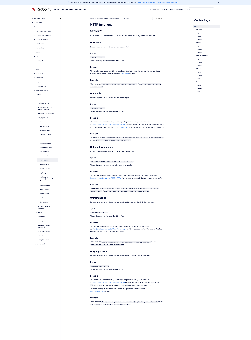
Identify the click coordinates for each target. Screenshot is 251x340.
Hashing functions (45, 156)
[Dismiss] (218, 2)
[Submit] (189, 9)
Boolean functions (45, 130)
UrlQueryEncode (200, 82)
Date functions (44, 139)
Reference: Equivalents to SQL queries (45, 207)
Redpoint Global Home (176, 9)
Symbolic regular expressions (46, 113)
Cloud (37, 56)
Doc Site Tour (164, 9)
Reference (39, 94)
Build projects (39, 61)
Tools (37, 69)
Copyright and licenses (44, 240)
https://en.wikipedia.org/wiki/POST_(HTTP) (105, 178)
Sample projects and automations (45, 82)
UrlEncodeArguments (202, 55)
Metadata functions (45, 164)
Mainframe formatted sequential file (44, 226)
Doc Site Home (154, 9)
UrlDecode (199, 29)
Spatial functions (44, 189)
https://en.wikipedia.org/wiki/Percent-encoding (108, 124)
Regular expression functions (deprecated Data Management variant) (47, 179)
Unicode (40, 212)
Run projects (39, 65)
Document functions (45, 134)
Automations (39, 77)
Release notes (38, 22)
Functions (40, 122)
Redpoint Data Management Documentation (107, 18)
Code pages (41, 221)
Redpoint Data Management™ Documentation (70, 9)
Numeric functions (45, 168)
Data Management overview (43, 31)
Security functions (45, 185)
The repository (40, 48)
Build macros (39, 73)
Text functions (44, 198)
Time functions (44, 202)
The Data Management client (44, 39)
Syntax (199, 33)
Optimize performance (42, 90)
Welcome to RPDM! (39, 18)
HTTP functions (44, 160)
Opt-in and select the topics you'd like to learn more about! (158, 2)
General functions (45, 151)
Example (199, 39)
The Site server (40, 44)
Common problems (41, 86)
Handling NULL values (44, 231)
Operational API (42, 216)
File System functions (46, 147)
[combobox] (201, 9)
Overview (196, 26)
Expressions (41, 99)
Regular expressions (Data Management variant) (45, 108)
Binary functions (44, 126)
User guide (37, 27)
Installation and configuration (44, 35)
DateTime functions (45, 143)
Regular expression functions (48, 173)
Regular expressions (43, 103)
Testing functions (44, 193)
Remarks (199, 36)
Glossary (40, 235)
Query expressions (43, 117)
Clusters (38, 52)
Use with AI (159, 18)
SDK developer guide (39, 244)
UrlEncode (198, 42)
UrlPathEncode (200, 69)
